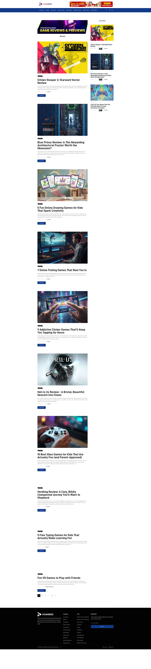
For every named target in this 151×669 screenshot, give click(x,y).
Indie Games (65, 622)
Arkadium (79, 632)
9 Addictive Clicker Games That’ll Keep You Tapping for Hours (61, 331)
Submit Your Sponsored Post (83, 617)
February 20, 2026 (93, 110)
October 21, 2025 (40, 341)
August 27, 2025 (40, 506)
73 (53, 595)
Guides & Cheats (66, 624)
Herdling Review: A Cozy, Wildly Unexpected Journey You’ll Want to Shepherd (58, 494)
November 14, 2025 (40, 219)
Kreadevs (60, 647)
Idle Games (65, 637)
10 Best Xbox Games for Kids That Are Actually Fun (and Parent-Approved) (60, 456)
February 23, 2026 (40, 157)
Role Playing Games (67, 640)
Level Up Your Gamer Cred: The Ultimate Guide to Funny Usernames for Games (100, 106)
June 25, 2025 (39, 586)
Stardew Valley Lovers (81, 643)
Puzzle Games (80, 640)
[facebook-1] (106, 10)
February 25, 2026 (40, 91)
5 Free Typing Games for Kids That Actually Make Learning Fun (58, 536)
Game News (65, 617)
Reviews (65, 619)
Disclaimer (79, 624)
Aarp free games (80, 635)
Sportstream (79, 630)
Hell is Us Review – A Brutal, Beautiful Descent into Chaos (60, 393)
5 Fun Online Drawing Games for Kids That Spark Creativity (60, 209)
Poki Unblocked (80, 637)
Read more (41, 95)
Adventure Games (66, 630)
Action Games (66, 635)
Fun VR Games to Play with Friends (58, 577)
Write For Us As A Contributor (83, 619)
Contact (78, 627)
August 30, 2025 (40, 466)
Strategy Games (66, 643)
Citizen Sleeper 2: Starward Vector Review (58, 81)
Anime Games (66, 627)
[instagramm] (109, 10)
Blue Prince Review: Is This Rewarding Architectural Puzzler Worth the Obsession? (60, 145)
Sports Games (66, 632)
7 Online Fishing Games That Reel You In (62, 270)
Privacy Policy (80, 622)
